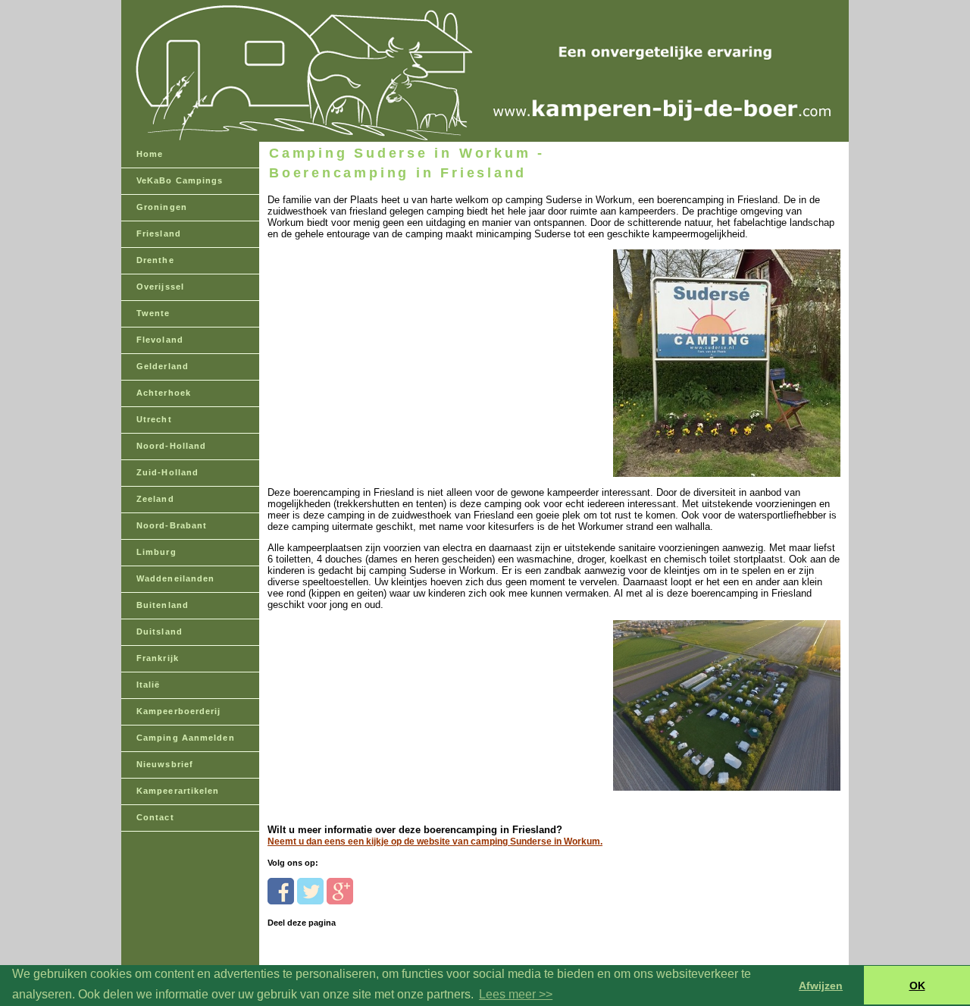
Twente (153, 313)
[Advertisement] (372, 334)
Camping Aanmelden (185, 737)
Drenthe (155, 260)
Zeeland (155, 498)
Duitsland (159, 631)
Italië (148, 684)
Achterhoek (163, 392)
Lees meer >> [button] (515, 994)
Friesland (158, 233)
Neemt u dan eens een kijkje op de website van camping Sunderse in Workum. (435, 841)
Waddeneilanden (175, 578)
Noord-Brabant (171, 525)
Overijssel (160, 286)
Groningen (161, 207)
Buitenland (162, 605)
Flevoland (159, 339)
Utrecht (154, 419)
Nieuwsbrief (164, 764)
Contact (155, 817)
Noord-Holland (171, 445)
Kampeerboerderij (178, 711)
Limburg (156, 551)
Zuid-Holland (167, 472)
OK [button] (917, 985)
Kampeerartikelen (178, 790)
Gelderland (162, 366)
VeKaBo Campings (180, 180)
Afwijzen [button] (821, 985)
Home (149, 153)
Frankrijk (157, 658)
